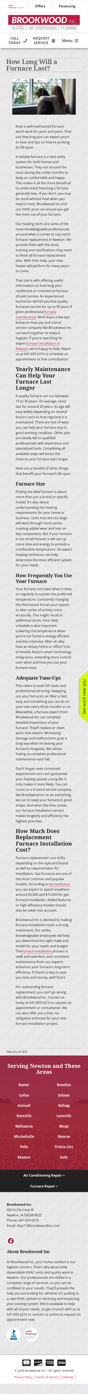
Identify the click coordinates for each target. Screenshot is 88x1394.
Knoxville (24, 1115)
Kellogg (64, 1105)
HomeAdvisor (59, 884)
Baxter (24, 1084)
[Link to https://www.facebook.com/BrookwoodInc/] (11, 1241)
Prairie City (64, 1146)
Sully (64, 1157)
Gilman (64, 1095)
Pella (24, 1146)
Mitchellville (24, 1136)
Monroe (64, 1136)
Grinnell (24, 1105)
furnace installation (37, 951)
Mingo (64, 1126)
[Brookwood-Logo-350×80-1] (44, 16)
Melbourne (24, 1126)
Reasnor (24, 1157)
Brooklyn (64, 1084)
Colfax (24, 1095)
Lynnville (63, 1115)
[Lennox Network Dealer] (18, 6)
